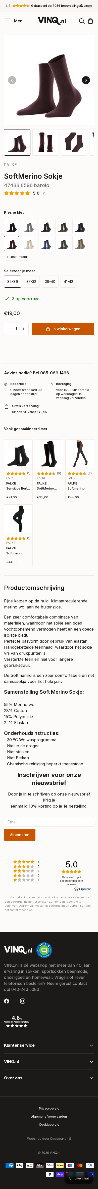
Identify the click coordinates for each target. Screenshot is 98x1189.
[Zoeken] (82, 20)
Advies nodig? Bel (36, 372)
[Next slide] (86, 80)
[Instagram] (24, 1001)
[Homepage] (52, 21)
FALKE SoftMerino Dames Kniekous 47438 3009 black (47, 486)
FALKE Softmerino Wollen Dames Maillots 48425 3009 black (79, 486)
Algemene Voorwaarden (49, 1116)
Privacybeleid (49, 1108)
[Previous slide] (12, 80)
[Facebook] (8, 1001)
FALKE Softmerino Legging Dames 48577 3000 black (18, 551)
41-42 (68, 281)
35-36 (12, 281)
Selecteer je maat (19, 271)
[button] (49, 6)
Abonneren (19, 834)
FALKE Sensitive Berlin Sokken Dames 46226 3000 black (18, 486)
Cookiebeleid (49, 1124)
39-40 (50, 281)
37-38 (31, 281)
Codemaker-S (60, 1138)
